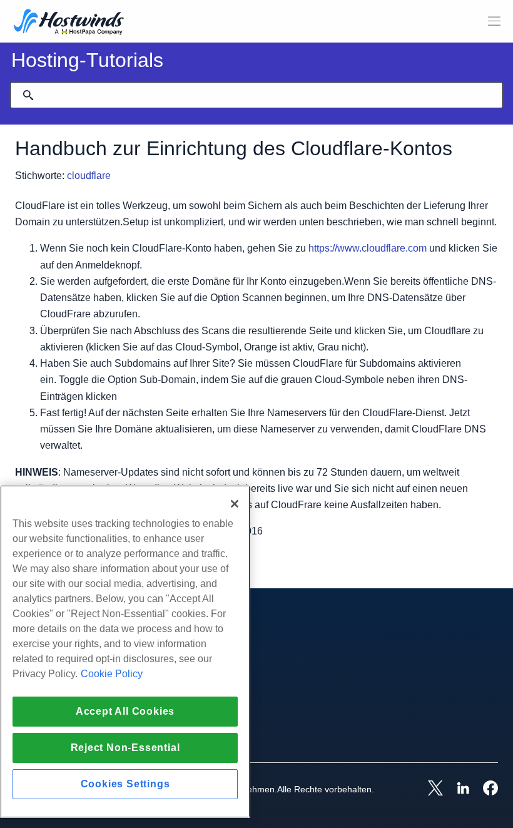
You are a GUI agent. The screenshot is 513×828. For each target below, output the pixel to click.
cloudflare (89, 175)
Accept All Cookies (125, 711)
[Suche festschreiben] (28, 95)
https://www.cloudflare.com (367, 248)
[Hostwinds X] (429, 789)
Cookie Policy (112, 673)
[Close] (234, 504)
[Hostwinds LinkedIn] (456, 789)
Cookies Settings (125, 784)
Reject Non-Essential (125, 747)
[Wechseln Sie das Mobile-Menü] (494, 21)
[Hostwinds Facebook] (484, 789)
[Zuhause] (69, 23)
